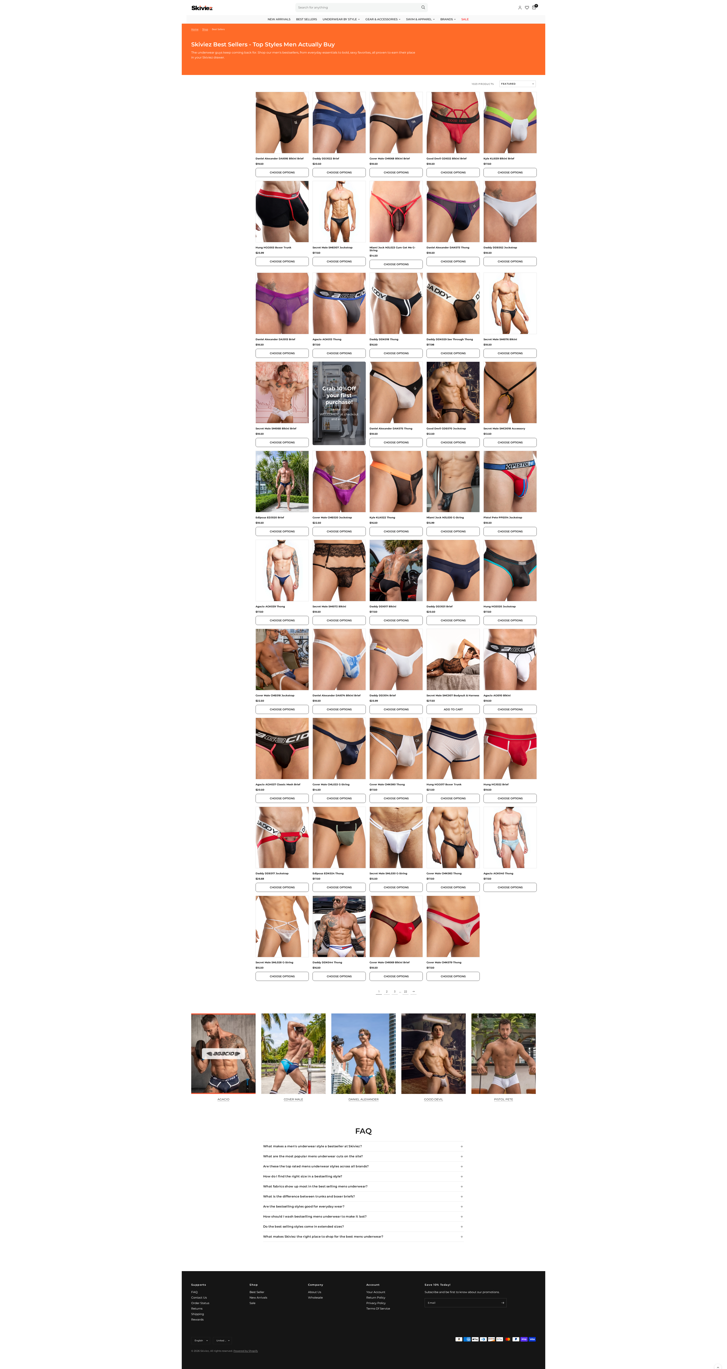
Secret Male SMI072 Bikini (329, 606)
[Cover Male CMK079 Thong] (453, 926)
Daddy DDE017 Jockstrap (272, 873)
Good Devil (433, 1099)
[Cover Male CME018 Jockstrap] (282, 659)
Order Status (200, 1303)
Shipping (197, 1314)
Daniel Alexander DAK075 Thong (391, 428)
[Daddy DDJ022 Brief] (339, 122)
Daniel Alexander (364, 1099)
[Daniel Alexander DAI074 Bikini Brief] (339, 659)
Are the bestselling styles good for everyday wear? (303, 1206)
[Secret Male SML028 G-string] (282, 926)
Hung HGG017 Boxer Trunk (444, 784)
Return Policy (375, 1297)
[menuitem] (279, 19)
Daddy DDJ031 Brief (439, 606)
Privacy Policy (376, 1303)
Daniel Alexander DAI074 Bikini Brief (336, 695)
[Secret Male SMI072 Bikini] (339, 570)
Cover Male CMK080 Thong (387, 784)
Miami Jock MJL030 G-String (445, 517)
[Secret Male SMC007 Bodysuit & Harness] (453, 659)
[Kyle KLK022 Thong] (396, 481)
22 (405, 991)
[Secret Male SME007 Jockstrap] (339, 211)
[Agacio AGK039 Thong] (282, 570)
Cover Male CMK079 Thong (444, 962)
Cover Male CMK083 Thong (444, 873)
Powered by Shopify (245, 1350)
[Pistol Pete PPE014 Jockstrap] (510, 481)
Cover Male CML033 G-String (331, 784)
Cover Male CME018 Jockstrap (275, 695)
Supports (198, 1284)
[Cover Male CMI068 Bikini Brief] (396, 122)
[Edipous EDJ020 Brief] (282, 481)
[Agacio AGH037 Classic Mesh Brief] (282, 748)
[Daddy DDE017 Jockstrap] (282, 837)
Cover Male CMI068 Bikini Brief (390, 158)
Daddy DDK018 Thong (384, 339)
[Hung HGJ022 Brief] (510, 748)
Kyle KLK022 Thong (382, 517)
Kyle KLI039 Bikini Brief (499, 158)
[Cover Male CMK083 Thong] (453, 837)
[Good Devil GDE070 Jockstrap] (453, 392)
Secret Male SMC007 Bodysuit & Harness (453, 695)
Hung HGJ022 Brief (496, 784)
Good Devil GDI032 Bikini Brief (446, 158)
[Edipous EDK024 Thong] (339, 837)
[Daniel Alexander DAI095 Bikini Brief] (282, 122)
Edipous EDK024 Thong (328, 873)
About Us (314, 1292)
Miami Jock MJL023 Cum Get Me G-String (392, 249)
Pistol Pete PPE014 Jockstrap (503, 517)
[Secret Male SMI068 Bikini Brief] (282, 392)
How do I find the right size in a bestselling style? (302, 1176)
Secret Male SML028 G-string (274, 962)
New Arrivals (279, 19)
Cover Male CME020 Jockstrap (332, 517)
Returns (196, 1308)
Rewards (197, 1319)
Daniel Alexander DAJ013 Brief (275, 339)
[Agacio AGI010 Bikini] (510, 659)
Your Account (375, 1292)
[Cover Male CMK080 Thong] (396, 748)
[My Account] (520, 7)
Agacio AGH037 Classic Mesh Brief (278, 784)
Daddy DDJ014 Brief (383, 695)
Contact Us (199, 1297)
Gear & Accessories (381, 19)
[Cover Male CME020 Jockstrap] (339, 481)
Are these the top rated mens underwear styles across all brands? (316, 1166)
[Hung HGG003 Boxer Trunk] (282, 211)
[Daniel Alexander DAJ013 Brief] (282, 303)
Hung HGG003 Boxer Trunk (273, 247)
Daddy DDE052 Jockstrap (500, 247)
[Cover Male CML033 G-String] (339, 748)
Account (373, 1284)
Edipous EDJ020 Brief (270, 517)
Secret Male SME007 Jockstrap (333, 247)
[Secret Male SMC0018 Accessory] (510, 392)
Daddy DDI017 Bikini (383, 606)
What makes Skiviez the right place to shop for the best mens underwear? (323, 1236)
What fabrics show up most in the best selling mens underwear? (315, 1186)
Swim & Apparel (419, 19)
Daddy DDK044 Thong (327, 962)
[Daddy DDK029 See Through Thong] (453, 303)
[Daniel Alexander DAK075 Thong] (396, 392)
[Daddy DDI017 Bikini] (396, 570)
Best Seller (257, 1292)
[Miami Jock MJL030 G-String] (453, 481)
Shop (254, 1284)
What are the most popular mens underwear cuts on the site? (313, 1156)
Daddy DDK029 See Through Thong (450, 339)
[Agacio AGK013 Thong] (339, 303)
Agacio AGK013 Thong (327, 339)
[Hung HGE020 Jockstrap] (510, 570)
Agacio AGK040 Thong (498, 873)
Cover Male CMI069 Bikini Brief (390, 962)
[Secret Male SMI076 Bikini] (510, 303)
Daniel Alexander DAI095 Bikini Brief (279, 158)
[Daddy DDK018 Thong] (396, 303)
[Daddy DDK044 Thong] (339, 926)
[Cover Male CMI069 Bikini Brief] (396, 926)
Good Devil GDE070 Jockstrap (446, 428)
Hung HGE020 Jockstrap (500, 606)
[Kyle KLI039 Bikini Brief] (510, 122)
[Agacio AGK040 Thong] (510, 837)
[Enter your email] (503, 1302)
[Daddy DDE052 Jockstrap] (510, 211)
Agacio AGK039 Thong (270, 606)
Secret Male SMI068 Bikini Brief (276, 428)
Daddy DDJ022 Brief (326, 158)
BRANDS (446, 19)
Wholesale (315, 1297)
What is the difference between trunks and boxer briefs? (309, 1196)
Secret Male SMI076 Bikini (500, 339)
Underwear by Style (340, 19)
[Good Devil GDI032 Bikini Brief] (453, 122)
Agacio (223, 1099)
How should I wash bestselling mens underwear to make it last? (315, 1216)
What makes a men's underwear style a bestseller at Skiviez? (312, 1146)
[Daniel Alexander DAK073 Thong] (453, 211)
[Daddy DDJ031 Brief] (453, 570)
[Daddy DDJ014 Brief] (396, 659)
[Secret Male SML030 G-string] (396, 837)
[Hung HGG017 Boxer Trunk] (453, 748)
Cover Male (293, 1099)
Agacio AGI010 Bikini (497, 695)
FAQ (194, 1292)
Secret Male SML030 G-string (388, 873)
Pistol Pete (503, 1099)
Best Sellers (306, 19)
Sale (465, 19)
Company (315, 1284)
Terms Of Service (378, 1308)
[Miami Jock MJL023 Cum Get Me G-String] (396, 211)
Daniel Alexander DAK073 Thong (448, 247)
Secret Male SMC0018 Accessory (504, 428)
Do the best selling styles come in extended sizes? (303, 1226)
